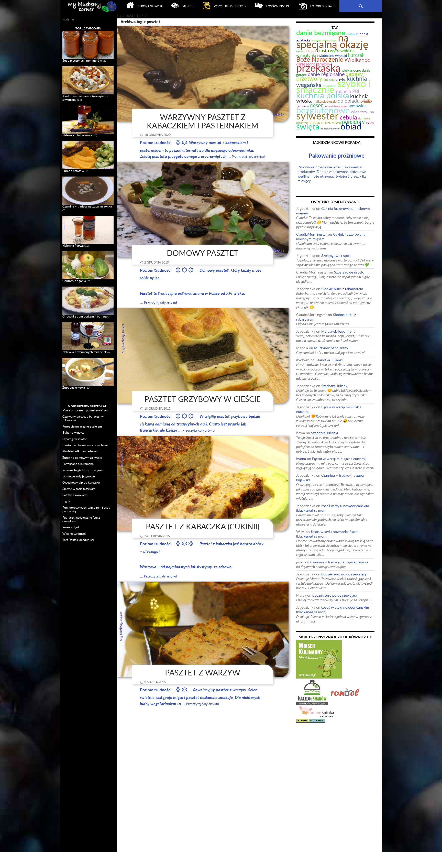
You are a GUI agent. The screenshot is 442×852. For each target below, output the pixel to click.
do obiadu (349, 100)
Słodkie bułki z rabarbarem (342, 288)
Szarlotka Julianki (329, 359)
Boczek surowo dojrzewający (344, 574)
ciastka (350, 34)
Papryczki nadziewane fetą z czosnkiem (81, 519)
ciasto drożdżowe (325, 122)
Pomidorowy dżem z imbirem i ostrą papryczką (86, 509)
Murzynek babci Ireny (338, 331)
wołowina (358, 105)
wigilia (366, 101)
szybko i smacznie (333, 86)
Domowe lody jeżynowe (78, 476)
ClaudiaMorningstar (311, 234)
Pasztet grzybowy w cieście (203, 399)
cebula (348, 117)
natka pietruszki (325, 101)
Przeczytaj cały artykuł (248, 156)
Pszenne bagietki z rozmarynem (83, 470)
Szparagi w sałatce (74, 439)
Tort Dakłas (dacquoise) (78, 540)
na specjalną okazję (332, 40)
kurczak (356, 54)
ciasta (323, 50)
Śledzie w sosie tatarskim (78, 489)
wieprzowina (362, 112)
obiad (350, 126)
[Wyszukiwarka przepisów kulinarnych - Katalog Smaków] (312, 691)
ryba (370, 122)
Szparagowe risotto (336, 255)
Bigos (66, 501)
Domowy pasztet (202, 253)
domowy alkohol (330, 128)
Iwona (301, 458)
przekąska (318, 68)
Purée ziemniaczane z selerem (82, 426)
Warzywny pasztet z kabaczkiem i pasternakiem (202, 121)
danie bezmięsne (320, 32)
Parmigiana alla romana (78, 464)
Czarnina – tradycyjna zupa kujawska (330, 477)
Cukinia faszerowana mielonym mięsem (333, 210)
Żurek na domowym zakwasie (82, 457)
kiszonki (300, 51)
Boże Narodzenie (319, 59)
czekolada (329, 79)
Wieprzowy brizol (74, 533)
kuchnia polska (322, 95)
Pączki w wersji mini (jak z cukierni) (328, 409)
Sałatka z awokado (74, 495)
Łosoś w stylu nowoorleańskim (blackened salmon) (332, 508)
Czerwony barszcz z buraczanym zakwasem (83, 418)
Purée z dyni (70, 527)
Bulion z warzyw (73, 432)
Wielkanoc (357, 59)
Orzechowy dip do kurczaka (81, 482)
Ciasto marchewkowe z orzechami (85, 445)
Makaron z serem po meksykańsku (85, 410)
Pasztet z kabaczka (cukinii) (202, 526)
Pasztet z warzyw (202, 672)
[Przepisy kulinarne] (319, 659)
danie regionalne (326, 74)
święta (307, 126)
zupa (310, 50)
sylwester (317, 115)
